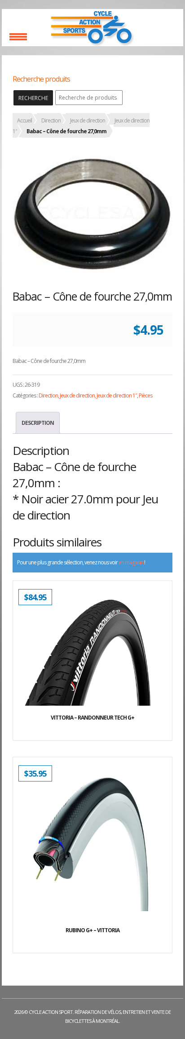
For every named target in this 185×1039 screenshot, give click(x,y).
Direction (51, 120)
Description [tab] (38, 423)
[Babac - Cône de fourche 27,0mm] (92, 214)
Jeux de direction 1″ (117, 395)
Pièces (145, 395)
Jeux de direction (87, 120)
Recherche (33, 98)
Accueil (24, 120)
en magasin (131, 562)
